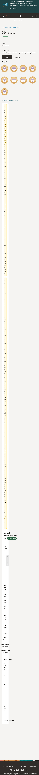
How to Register (19, 20)
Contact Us (32, 766)
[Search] (32, 15)
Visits (5, 633)
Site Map (23, 766)
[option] (7, 560)
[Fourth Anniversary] (14, 80)
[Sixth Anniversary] (32, 80)
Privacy (12, 770)
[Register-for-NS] (20, 16)
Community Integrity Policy (11, 774)
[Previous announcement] (18, 11)
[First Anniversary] (23, 68)
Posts (3, 43)
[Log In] (36, 15)
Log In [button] (7, 57)
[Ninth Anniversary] (14, 68)
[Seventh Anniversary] (4, 91)
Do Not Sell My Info (22, 770)
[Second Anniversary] (32, 68)
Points (5, 640)
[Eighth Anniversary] (4, 68)
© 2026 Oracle (8, 766)
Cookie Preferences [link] (30, 774)
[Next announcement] (21, 11)
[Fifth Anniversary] (23, 80)
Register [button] (18, 57)
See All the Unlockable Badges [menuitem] (10, 100)
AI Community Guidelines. (23, 1)
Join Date (5, 646)
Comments (5, 46)
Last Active (5, 652)
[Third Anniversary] (4, 80)
